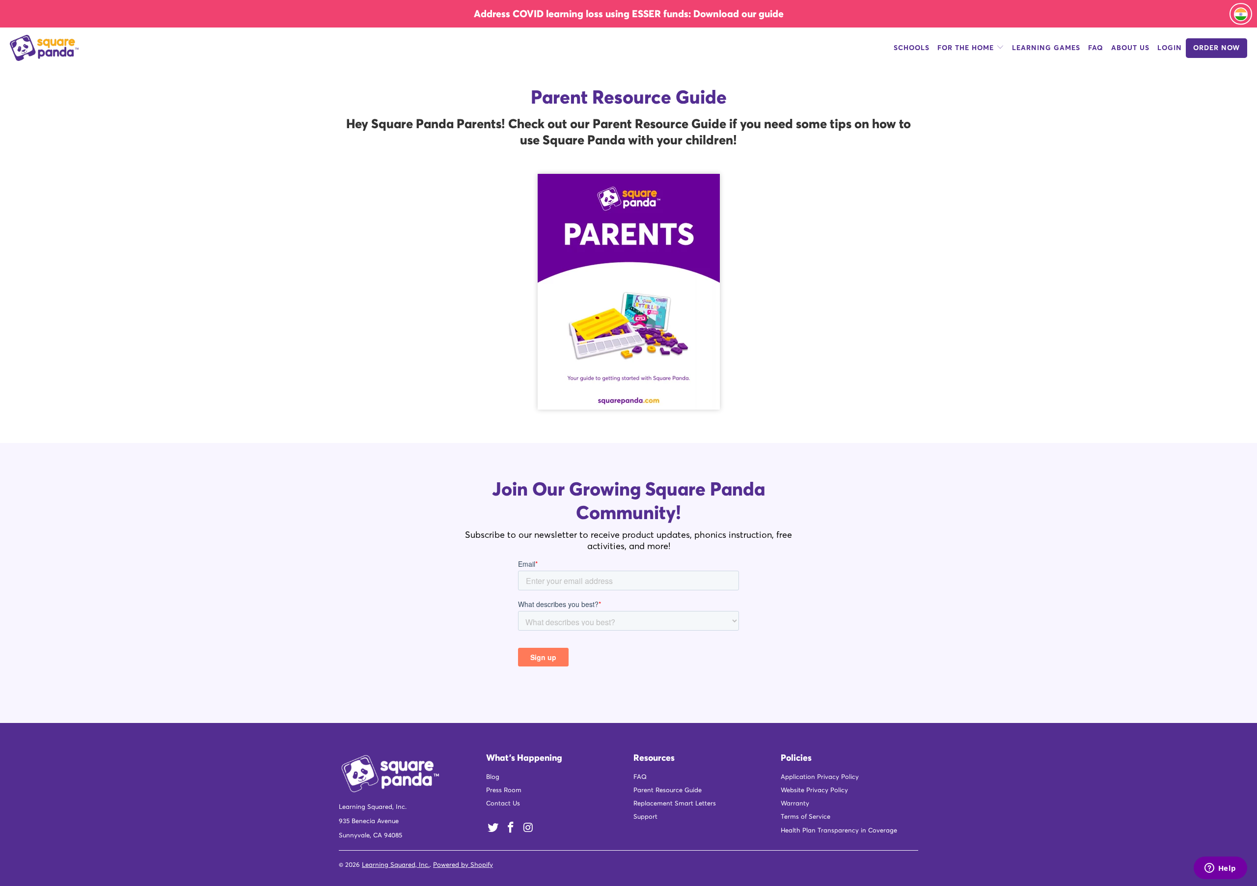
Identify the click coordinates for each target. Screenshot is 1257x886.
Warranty (795, 805)
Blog (492, 778)
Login (1169, 49)
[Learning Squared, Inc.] (105, 49)
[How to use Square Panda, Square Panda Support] (629, 292)
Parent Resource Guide (667, 791)
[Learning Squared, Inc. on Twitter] (493, 829)
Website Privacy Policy (814, 791)
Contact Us (503, 805)
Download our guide (738, 13)
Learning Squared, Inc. (396, 866)
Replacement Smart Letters (674, 805)
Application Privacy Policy (820, 778)
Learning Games (1046, 49)
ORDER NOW (1216, 49)
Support (645, 818)
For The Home (966, 49)
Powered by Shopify (463, 866)
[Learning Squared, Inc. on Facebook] (511, 829)
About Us (1130, 49)
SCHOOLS (911, 49)
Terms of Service (805, 818)
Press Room (503, 791)
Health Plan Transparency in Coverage (839, 832)
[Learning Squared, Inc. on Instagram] (528, 829)
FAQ (1095, 49)
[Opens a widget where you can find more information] (1220, 869)
